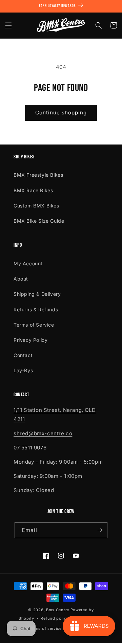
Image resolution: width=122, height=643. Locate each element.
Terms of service (45, 628)
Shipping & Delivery (37, 294)
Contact (23, 355)
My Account (28, 263)
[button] (8, 25)
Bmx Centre (57, 609)
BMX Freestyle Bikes (38, 175)
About (21, 279)
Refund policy (54, 618)
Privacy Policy (30, 340)
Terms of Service (34, 325)
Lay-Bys (23, 370)
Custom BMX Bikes (36, 205)
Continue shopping (61, 112)
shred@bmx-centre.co (43, 433)
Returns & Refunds (36, 309)
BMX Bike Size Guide (39, 221)
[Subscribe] (99, 530)
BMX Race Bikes (33, 190)
